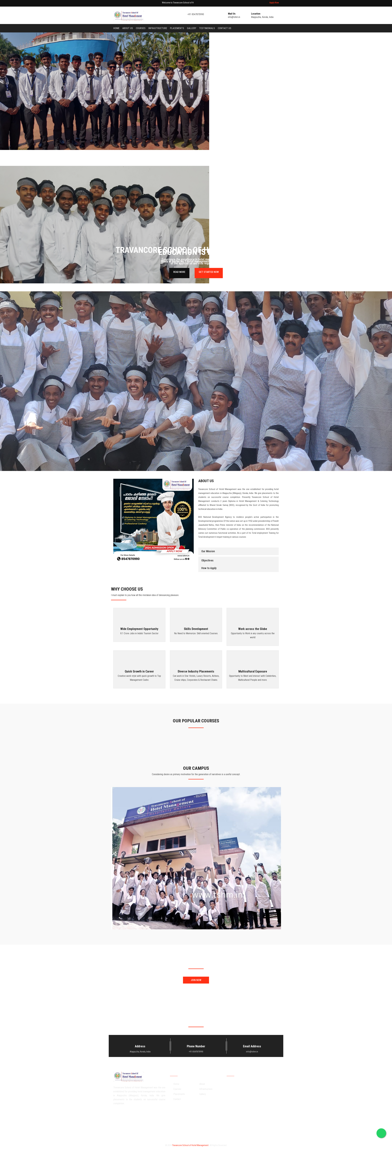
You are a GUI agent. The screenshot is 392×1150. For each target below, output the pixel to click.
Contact (177, 1099)
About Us (127, 28)
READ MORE (179, 272)
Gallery (202, 1094)
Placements (177, 28)
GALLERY (191, 28)
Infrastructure (157, 28)
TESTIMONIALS (207, 28)
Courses (140, 28)
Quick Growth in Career (139, 671)
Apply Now (274, 2)
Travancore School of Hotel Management (190, 1145)
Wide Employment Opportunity (139, 629)
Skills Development (196, 629)
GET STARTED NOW (209, 272)
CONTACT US (224, 28)
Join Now (196, 980)
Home (116, 28)
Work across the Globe (252, 629)
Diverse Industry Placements (196, 671)
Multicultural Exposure (252, 671)
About (202, 1084)
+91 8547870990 (195, 14)
